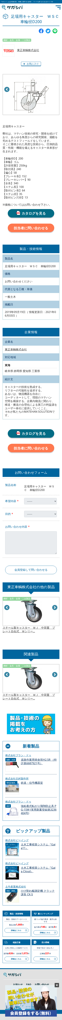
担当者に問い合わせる (31, 228)
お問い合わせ (42, 984)
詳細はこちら (16, 930)
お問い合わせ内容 (16, 527)
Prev (7, 89)
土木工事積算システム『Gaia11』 (38, 846)
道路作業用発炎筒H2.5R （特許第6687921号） (39, 761)
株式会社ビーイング (17, 840)
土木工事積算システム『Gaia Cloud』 (38, 869)
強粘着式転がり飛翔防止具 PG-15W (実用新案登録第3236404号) (38, 809)
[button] (31, 64)
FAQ (28, 984)
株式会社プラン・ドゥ (18, 755)
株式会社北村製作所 (17, 778)
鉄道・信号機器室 (32, 783)
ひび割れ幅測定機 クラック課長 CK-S (38, 892)
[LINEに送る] (55, 31)
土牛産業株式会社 (15, 886)
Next (55, 607)
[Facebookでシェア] (41, 31)
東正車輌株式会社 (28, 50)
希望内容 (10, 501)
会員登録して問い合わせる (31, 570)
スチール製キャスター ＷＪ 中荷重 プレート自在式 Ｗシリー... (29, 629)
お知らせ (18, 984)
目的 (8, 514)
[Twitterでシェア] (48, 31)
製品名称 (10, 485)
